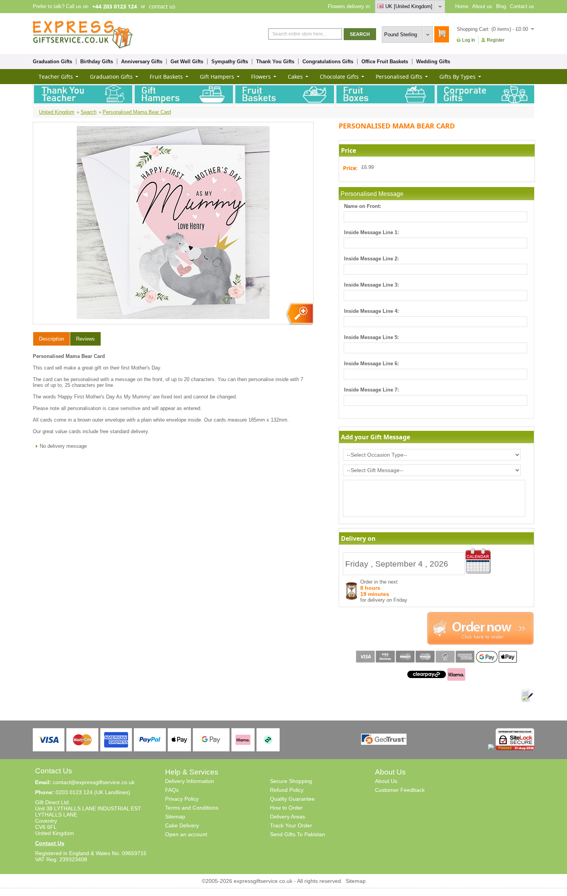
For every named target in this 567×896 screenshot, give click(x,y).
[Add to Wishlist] (526, 695)
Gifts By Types (457, 76)
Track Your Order (291, 825)
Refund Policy (287, 790)
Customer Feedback (400, 790)
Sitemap (175, 816)
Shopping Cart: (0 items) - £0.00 (492, 29)
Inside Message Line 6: (371, 363)
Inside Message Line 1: (371, 232)
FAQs (172, 790)
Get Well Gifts (186, 61)
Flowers (261, 76)
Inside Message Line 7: (371, 390)
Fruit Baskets (166, 76)
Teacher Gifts (56, 76)
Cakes (295, 76)
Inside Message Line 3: (371, 285)
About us (482, 6)
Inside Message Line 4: (371, 311)
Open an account (186, 834)
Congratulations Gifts (327, 61)
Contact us (522, 6)
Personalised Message (372, 194)
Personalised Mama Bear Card (137, 112)
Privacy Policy (182, 799)
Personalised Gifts (399, 76)
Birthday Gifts (96, 61)
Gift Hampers (217, 76)
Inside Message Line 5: (371, 337)
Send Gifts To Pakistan (297, 834)
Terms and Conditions (191, 808)
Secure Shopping (291, 781)
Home (461, 6)
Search (88, 112)
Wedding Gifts (433, 61)
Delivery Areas (287, 816)
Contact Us (49, 843)
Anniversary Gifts (141, 61)
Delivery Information (189, 781)
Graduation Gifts (52, 61)
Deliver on (478, 561)
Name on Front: (362, 206)
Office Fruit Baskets (384, 61)
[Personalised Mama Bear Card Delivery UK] (299, 314)
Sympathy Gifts (229, 61)
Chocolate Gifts (339, 76)
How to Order (286, 808)
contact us (162, 6)
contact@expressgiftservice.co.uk (94, 782)
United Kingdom (56, 112)
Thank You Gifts (275, 61)
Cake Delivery (182, 825)
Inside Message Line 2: (371, 259)
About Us (386, 781)
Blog (501, 6)
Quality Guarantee (292, 799)
